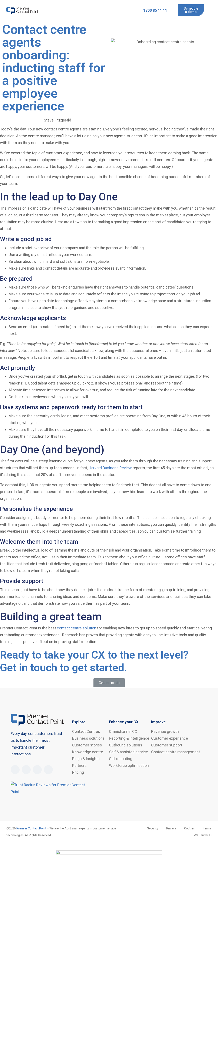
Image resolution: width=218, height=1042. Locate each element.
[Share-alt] (48, 769)
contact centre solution (76, 628)
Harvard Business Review (110, 468)
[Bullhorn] (37, 769)
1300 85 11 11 (155, 10)
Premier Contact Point (31, 828)
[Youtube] (26, 769)
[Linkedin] (15, 769)
